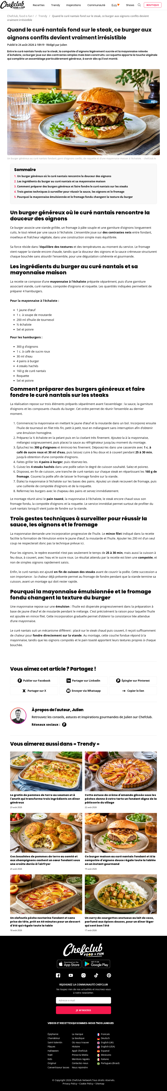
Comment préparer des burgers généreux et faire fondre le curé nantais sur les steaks (72, 186)
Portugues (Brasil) (110, 1063)
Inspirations (74, 5)
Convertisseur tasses (58, 1067)
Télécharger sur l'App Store (69, 964)
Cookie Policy (86, 1083)
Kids (50, 1059)
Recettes (39, 5)
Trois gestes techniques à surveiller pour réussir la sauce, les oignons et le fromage (70, 191)
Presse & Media (80, 1054)
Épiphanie (53, 1034)
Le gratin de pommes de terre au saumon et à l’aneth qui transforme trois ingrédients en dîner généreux (45, 798)
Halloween (53, 1050)
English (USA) (108, 1046)
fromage (71, 228)
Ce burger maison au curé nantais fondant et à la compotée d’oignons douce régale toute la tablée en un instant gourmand (120, 860)
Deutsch (105, 1038)
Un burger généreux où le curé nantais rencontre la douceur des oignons (64, 176)
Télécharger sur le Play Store (96, 964)
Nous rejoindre (80, 1067)
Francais (105, 1034)
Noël (50, 1054)
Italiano (105, 1059)
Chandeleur (54, 1038)
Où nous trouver (80, 1042)
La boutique (78, 1038)
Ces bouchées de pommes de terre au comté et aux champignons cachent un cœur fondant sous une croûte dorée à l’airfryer (45, 860)
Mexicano (106, 1054)
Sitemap (99, 1083)
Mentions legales (81, 1059)
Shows (130, 5)
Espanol (105, 1050)
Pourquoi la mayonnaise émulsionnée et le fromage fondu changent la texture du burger (75, 197)
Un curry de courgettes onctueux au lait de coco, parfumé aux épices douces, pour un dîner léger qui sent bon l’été (119, 921)
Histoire (76, 1046)
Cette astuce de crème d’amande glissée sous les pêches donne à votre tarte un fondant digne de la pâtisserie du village (121, 798)
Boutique (152, 5)
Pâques (51, 1046)
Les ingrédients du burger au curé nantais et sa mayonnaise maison (61, 181)
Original (52, 1063)
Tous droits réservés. (103, 1080)
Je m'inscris (83, 1010)
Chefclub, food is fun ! (20, 16)
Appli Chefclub (79, 1050)
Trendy (55, 5)
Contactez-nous (80, 1063)
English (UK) (107, 1042)
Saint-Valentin (55, 1042)
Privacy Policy (70, 1083)
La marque (77, 1034)
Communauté (96, 5)
